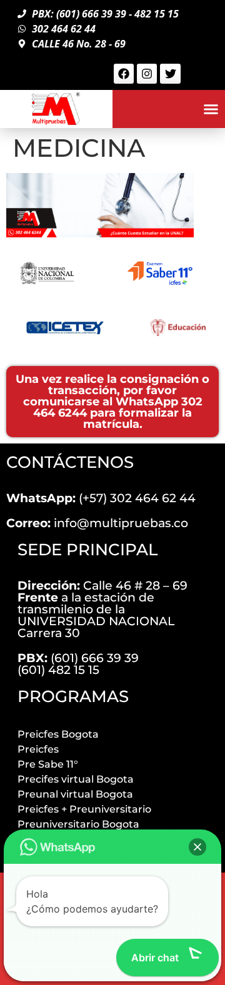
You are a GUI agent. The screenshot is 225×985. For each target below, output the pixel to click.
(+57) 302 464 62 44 (101, 497)
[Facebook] (124, 74)
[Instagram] (147, 74)
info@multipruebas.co (97, 522)
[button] (211, 109)
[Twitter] (170, 74)
